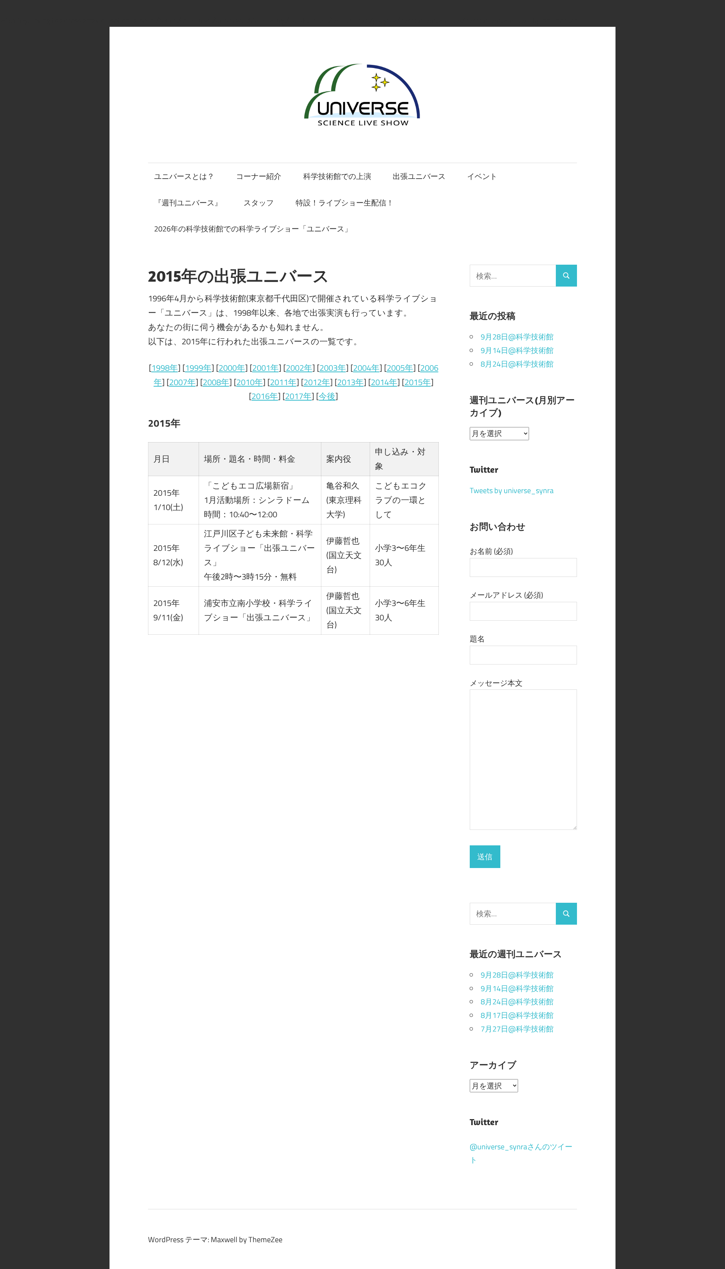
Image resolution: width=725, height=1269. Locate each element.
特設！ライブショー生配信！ (345, 202)
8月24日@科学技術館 (517, 364)
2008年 (216, 382)
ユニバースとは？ (184, 176)
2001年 (265, 368)
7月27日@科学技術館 (517, 1029)
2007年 (182, 382)
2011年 (283, 382)
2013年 (350, 382)
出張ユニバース (419, 176)
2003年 (332, 368)
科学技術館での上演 (337, 176)
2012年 (317, 382)
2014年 (384, 382)
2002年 (299, 368)
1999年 (198, 368)
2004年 (366, 368)
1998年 (164, 368)
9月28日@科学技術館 (517, 336)
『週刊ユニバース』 (188, 202)
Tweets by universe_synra (512, 490)
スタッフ (259, 202)
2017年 (298, 396)
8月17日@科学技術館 (517, 1015)
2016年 (264, 396)
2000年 (232, 368)
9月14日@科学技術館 (517, 350)
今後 (327, 396)
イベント (482, 176)
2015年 (417, 382)
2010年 (249, 382)
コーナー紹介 (258, 176)
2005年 (400, 368)
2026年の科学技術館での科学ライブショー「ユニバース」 (253, 228)
